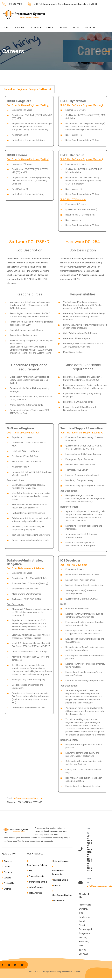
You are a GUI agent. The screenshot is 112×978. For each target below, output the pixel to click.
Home (6, 27)
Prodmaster (58, 900)
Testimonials (90, 27)
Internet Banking (61, 861)
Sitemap (8, 889)
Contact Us (9, 883)
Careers (7, 878)
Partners (63, 27)
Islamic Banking (60, 880)
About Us (19, 27)
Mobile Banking (36, 887)
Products (34, 27)
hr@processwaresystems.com (28, 798)
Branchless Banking (38, 882)
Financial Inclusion (37, 876)
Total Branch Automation (58, 872)
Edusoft (57, 885)
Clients (49, 27)
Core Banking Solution (37, 865)
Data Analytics (35, 893)
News (76, 27)
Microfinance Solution (62, 895)
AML (31, 871)
